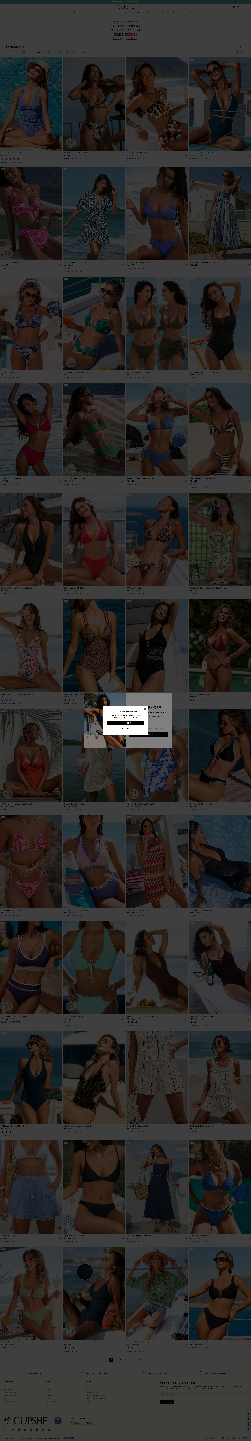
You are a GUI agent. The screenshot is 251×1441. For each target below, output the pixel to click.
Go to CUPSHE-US (125, 723)
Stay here (125, 729)
